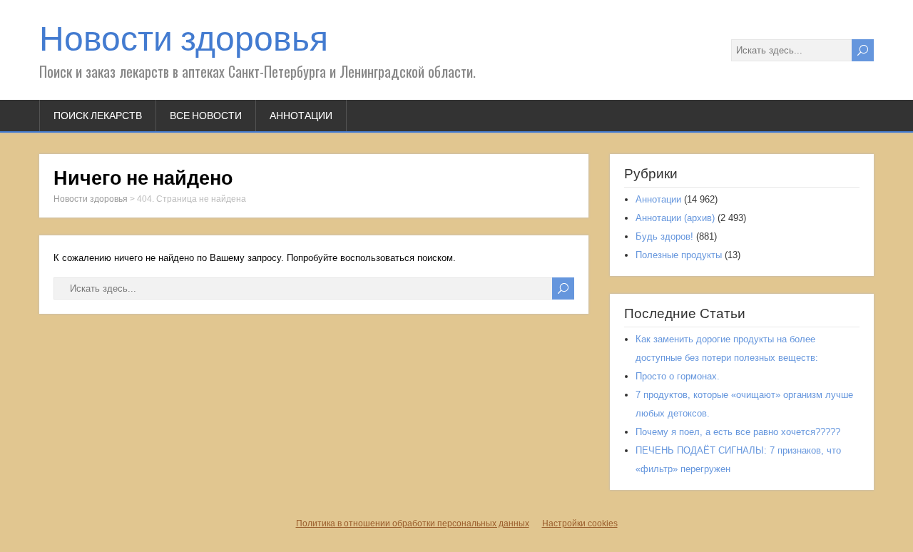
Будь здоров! (664, 236)
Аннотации (301, 115)
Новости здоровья (183, 38)
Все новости (206, 115)
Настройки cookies (580, 523)
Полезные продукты (679, 255)
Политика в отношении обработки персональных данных (412, 523)
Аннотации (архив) (675, 218)
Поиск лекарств (97, 115)
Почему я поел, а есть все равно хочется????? (738, 431)
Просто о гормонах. (678, 376)
